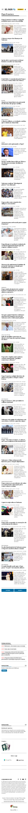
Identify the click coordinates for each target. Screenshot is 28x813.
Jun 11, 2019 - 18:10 (15, 187)
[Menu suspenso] (2, 9)
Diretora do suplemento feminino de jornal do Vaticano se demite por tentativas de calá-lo (13, 266)
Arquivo (3, 741)
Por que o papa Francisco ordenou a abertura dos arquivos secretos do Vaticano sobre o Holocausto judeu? (12, 316)
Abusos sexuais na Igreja (6, 481)
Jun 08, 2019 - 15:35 (14, 206)
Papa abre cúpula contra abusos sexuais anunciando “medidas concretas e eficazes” (12, 358)
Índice (17, 801)
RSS (14, 801)
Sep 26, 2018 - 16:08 (21, 444)
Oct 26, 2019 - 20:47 (14, 64)
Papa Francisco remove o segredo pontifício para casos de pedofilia (12, 20)
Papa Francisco (7, 14)
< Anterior (7, 590)
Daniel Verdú (4, 23)
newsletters (5, 665)
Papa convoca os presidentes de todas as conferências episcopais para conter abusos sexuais (13, 485)
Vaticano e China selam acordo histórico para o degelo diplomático (12, 461)
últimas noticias (6, 643)
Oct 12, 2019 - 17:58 (17, 83)
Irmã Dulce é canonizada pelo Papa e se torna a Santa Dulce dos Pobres (13, 80)
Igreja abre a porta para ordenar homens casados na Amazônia (12, 61)
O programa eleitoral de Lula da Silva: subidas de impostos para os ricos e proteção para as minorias (12, 653)
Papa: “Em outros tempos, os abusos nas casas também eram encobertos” (13, 440)
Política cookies (22, 798)
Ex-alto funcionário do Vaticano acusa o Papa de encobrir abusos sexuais (13, 548)
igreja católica (4, 119)
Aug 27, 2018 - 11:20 (20, 526)
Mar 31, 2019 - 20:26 (15, 249)
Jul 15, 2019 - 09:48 (14, 167)
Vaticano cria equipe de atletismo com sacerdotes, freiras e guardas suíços (13, 420)
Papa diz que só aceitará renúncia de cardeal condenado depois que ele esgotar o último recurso (13, 246)
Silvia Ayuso (10, 294)
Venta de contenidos (10, 798)
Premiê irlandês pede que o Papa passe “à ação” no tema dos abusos (12, 567)
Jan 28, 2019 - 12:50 (21, 404)
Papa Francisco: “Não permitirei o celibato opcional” (12, 401)
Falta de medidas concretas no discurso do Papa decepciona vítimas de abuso (13, 338)
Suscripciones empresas (8, 801)
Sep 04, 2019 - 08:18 (11, 146)
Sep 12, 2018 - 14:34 (14, 488)
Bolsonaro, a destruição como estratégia (15, 646)
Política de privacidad (8, 799)
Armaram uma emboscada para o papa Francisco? (13, 223)
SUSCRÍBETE (20, 9)
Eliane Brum (4, 146)
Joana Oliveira (4, 83)
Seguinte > (20, 590)
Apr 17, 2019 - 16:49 (11, 226)
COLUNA (3, 142)
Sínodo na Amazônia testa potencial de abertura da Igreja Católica (13, 103)
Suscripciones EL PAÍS (19, 799)
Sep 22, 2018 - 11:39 (14, 464)
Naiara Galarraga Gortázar (7, 125)
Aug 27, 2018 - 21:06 (14, 505)
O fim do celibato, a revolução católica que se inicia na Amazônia (13, 122)
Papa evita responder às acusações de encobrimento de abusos (14, 523)
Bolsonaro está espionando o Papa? (12, 144)
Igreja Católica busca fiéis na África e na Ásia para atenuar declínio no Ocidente (13, 163)
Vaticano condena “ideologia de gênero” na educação (11, 184)
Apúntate (4, 670)
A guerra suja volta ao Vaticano (11, 502)
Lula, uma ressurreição (10, 649)
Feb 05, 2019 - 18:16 (20, 381)
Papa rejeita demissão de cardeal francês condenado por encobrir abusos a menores (12, 291)
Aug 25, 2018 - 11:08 (21, 570)
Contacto (4, 798)
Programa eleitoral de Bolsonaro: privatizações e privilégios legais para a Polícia (13, 658)
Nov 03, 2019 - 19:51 (14, 42)
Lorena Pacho (4, 423)
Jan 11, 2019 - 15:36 (15, 423)
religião (3, 100)
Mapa (14, 799)
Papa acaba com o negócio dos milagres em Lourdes (11, 203)
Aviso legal (16, 798)
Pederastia (3, 287)
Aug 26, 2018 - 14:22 (21, 551)
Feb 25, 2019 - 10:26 (14, 342)
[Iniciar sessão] (25, 9)
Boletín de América (6, 728)
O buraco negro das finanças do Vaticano (11, 39)
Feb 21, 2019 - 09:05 (14, 362)
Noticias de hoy (21, 801)
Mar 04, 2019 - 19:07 (11, 320)
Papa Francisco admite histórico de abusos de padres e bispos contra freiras (12, 378)
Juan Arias (3, 226)
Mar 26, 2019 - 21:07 (14, 270)
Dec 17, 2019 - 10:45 (14, 23)
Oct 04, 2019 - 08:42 (15, 106)
